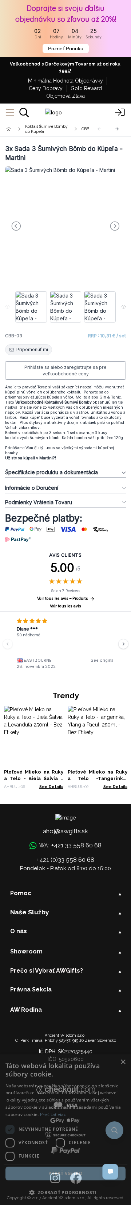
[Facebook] (76, 1178)
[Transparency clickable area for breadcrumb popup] (47, 129)
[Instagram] (55, 1178)
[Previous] (8, 644)
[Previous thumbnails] (7, 306)
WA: (70, 845)
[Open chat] (110, 1172)
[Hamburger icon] (10, 113)
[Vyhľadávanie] (24, 112)
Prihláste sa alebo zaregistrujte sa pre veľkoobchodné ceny (65, 370)
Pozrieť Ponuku (65, 48)
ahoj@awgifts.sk (65, 831)
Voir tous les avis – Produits (62, 598)
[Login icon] (120, 113)
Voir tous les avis (65, 606)
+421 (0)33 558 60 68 (65, 859)
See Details (51, 786)
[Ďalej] (117, 129)
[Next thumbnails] (123, 306)
